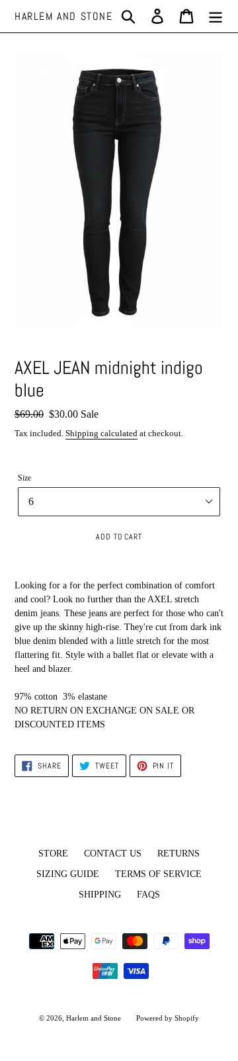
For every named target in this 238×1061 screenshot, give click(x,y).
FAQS (148, 895)
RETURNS (178, 853)
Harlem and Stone (64, 16)
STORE (53, 853)
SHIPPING (100, 895)
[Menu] (215, 16)
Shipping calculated (101, 433)
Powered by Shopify (167, 1018)
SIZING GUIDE (67, 874)
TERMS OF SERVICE (158, 874)
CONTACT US (112, 853)
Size (24, 478)
